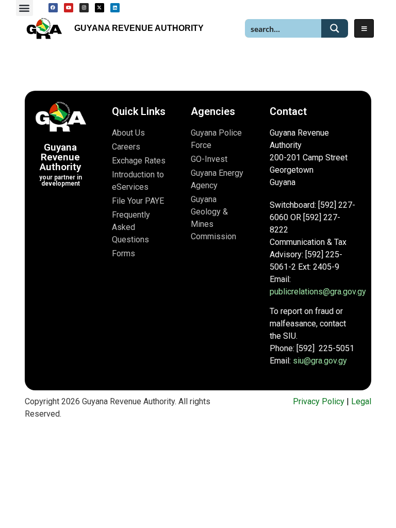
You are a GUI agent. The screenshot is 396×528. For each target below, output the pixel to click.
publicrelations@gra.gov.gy (318, 291)
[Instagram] (84, 7)
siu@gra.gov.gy (320, 361)
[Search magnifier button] (334, 28)
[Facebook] (53, 7)
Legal (361, 401)
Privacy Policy (318, 401)
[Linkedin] (115, 7)
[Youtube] (68, 7)
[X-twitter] (99, 7)
